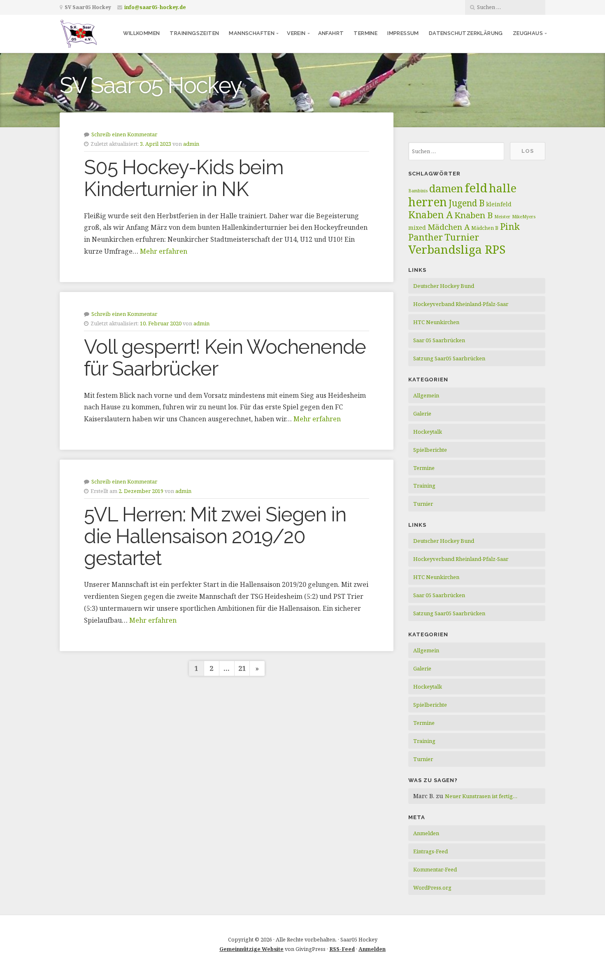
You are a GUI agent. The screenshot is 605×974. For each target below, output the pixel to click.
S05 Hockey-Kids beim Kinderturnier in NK (184, 178)
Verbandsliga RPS (456, 249)
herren (427, 202)
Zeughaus (528, 33)
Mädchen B (484, 227)
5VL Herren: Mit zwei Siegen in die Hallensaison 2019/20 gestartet (215, 536)
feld (476, 188)
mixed (417, 227)
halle (503, 188)
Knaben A (430, 214)
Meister (502, 217)
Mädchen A (449, 227)
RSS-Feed (342, 949)
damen (446, 188)
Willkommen (141, 33)
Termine (365, 33)
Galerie (422, 413)
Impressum (403, 33)
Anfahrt (331, 33)
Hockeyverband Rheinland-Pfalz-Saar (460, 304)
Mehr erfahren (163, 251)
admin (191, 143)
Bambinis (418, 191)
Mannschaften (252, 33)
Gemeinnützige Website (251, 949)
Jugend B (466, 203)
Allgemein (426, 395)
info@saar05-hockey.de (155, 7)
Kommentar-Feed (435, 869)
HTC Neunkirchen (436, 322)
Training (424, 485)
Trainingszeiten (194, 33)
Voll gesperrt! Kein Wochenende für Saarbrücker (225, 357)
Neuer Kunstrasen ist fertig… (481, 796)
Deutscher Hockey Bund (443, 286)
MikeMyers (523, 217)
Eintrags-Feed (430, 851)
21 (242, 668)
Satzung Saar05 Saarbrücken (449, 358)
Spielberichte (430, 449)
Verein (296, 33)
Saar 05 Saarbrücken (439, 340)
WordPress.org (432, 887)
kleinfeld (499, 204)
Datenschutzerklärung (466, 33)
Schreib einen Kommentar (124, 134)
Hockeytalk (427, 431)
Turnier (461, 237)
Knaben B (473, 215)
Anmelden (426, 833)
